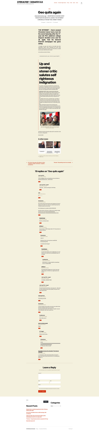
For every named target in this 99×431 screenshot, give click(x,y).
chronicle (44, 155)
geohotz (44, 22)
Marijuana (57, 155)
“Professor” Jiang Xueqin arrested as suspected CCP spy (37, 418)
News (49, 8)
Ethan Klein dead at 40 (30, 420)
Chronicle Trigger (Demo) (62, 2)
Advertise (55, 2)
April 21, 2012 (50, 22)
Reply (39, 181)
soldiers (40, 156)
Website (39, 384)
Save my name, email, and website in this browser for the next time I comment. (49, 388)
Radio (71, 2)
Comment (39, 373)
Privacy (68, 2)
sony (42, 156)
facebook (50, 155)
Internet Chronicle (32, 428)
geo (52, 155)
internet (54, 155)
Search (74, 2)
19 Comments (56, 22)
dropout (47, 155)
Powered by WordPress (43, 428)
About (77, 2)
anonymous (41, 155)
